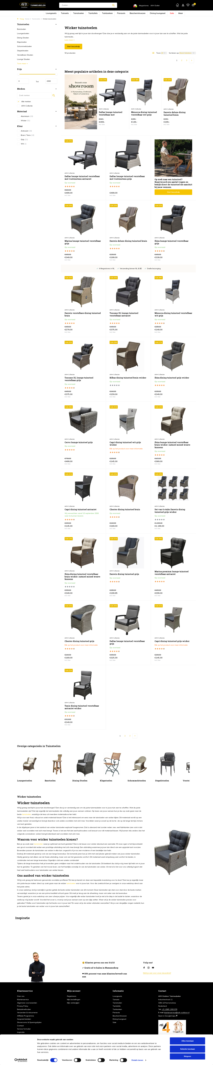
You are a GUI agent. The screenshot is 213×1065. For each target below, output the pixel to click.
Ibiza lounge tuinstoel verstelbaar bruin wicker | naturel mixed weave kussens (172, 445)
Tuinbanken (109, 13)
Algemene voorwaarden (27, 1003)
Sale (154, 13)
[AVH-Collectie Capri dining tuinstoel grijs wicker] (173, 620)
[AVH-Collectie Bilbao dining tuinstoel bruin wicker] (128, 356)
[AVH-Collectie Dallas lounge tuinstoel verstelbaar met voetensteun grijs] (128, 155)
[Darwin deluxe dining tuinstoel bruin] (178, 92)
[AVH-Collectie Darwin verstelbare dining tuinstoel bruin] (83, 291)
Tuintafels (98, 13)
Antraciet (26, 131)
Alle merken (26, 101)
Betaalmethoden (24, 1009)
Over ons (20, 996)
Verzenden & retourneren (27, 1012)
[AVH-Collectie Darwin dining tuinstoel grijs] (128, 552)
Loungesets (69, 13)
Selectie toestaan (187, 1049)
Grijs (24, 139)
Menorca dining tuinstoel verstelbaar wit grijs (144, 113)
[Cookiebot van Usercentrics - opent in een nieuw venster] (21, 1060)
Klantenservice (23, 999)
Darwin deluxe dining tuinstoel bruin (175, 113)
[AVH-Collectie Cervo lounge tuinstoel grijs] (83, 421)
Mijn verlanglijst (73, 1003)
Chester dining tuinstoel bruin (125, 509)
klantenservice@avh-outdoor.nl (176, 1012)
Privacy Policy (22, 1006)
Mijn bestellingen (73, 999)
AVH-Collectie (27, 106)
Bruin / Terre (27, 135)
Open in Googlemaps (167, 1016)
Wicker (25, 120)
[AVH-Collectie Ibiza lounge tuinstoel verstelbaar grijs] (173, 219)
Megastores (144, 5)
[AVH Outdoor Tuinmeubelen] (32, 5)
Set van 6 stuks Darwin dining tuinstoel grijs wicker (170, 510)
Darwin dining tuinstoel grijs (124, 574)
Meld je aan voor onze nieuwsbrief (157, 973)
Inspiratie (21, 1032)
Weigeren (187, 1056)
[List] (153, 53)
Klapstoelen (22, 42)
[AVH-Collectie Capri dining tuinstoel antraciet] (83, 488)
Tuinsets (79, 13)
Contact (20, 1026)
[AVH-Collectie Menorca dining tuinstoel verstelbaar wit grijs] (173, 291)
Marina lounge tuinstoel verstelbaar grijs (83, 242)
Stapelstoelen (22, 51)
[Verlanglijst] (188, 5)
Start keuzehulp (73, 46)
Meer (161, 13)
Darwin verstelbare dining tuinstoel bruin (83, 314)
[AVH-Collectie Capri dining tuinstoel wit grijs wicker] (128, 421)
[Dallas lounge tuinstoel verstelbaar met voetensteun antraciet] (113, 92)
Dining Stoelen (23, 38)
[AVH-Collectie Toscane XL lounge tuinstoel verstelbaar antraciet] (128, 291)
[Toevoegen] (123, 123)
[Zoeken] (113, 5)
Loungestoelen (23, 33)
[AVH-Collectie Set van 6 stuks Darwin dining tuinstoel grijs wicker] (173, 488)
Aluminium (27, 116)
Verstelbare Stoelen (25, 55)
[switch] (77, 1060)
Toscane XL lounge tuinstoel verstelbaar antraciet (124, 314)
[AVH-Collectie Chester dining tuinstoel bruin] (128, 488)
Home (27, 19)
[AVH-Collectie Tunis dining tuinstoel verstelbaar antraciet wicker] (83, 684)
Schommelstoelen (24, 46)
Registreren (71, 996)
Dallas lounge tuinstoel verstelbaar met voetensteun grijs (127, 177)
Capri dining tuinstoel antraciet (80, 509)
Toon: (158, 53)
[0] (192, 5)
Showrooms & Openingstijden (29, 1022)
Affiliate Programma (25, 1016)
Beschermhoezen (130, 13)
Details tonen (137, 1060)
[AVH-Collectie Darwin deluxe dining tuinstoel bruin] (128, 219)
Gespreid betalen (24, 1019)
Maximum (51, 81)
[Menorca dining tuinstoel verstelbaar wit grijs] (145, 92)
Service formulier (24, 1029)
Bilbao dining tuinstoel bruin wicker (128, 378)
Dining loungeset (144, 13)
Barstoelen (21, 29)
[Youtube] (153, 967)
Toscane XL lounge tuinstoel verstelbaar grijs (79, 379)
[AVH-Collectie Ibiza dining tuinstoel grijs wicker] (173, 356)
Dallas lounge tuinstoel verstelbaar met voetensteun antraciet (110, 113)
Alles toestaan (187, 1041)
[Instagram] (149, 967)
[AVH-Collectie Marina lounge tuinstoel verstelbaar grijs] (83, 219)
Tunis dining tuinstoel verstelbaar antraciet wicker (82, 707)
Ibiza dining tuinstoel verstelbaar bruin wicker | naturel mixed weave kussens (82, 576)
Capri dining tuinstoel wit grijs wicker (125, 443)
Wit (23, 144)
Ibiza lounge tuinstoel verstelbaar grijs (171, 242)
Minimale (23, 81)
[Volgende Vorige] (191, 60)
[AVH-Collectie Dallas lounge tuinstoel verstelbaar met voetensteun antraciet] (83, 155)
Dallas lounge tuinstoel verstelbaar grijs (127, 642)
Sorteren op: (174, 53)
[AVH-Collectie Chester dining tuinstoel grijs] (83, 620)
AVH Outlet (155, 5)
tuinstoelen (26, 814)
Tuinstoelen (89, 13)
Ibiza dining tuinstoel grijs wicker (172, 378)
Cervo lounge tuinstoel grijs (79, 442)
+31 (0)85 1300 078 (169, 1009)
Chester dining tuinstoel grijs (79, 641)
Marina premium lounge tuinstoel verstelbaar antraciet (172, 572)
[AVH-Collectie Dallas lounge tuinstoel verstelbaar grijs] (128, 620)
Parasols (119, 13)
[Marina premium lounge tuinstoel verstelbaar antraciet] (173, 552)
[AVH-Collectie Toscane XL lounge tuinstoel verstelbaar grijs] (83, 356)
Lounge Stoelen (23, 59)
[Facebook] (144, 967)
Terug (21, 19)
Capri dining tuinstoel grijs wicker (172, 641)
